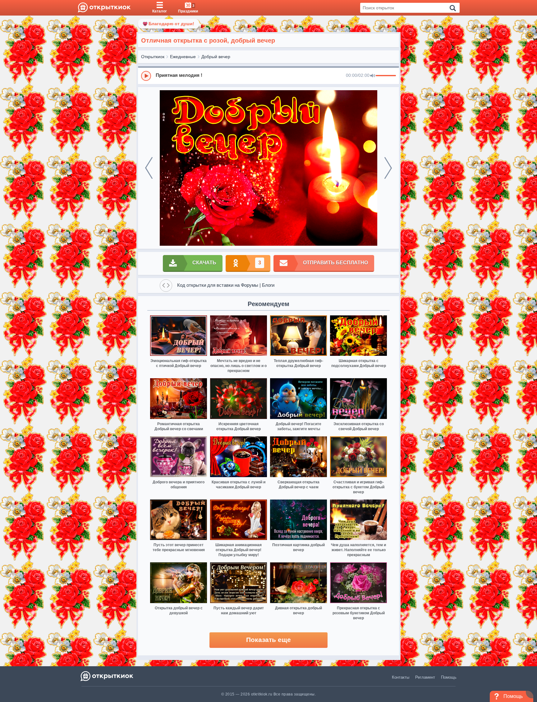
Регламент (425, 677)
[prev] (149, 168)
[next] (388, 168)
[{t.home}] (107, 676)
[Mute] (372, 76)
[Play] (146, 76)
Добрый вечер (215, 56)
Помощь (449, 677)
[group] (268, 75)
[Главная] (104, 8)
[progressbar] (386, 76)
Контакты (400, 677)
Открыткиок (152, 56)
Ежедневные (183, 56)
